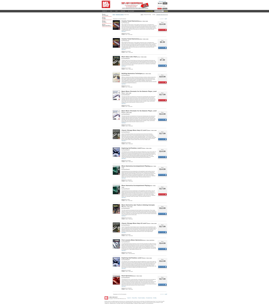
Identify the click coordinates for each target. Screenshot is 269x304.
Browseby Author (104, 22)
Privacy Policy (134, 297)
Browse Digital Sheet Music (106, 25)
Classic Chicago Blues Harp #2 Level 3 (139, 223)
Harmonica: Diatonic (120, 14)
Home (114, 14)
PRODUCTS (104, 11)
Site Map (154, 297)
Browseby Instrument (105, 15)
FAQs (111, 11)
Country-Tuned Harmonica (135, 21)
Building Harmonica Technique (136, 73)
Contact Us (129, 297)
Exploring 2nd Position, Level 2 (137, 258)
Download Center (149, 297)
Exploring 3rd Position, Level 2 (136, 148)
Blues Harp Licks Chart (134, 57)
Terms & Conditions (141, 297)
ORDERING (122, 11)
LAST (166, 18)
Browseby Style (104, 18)
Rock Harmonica (132, 276)
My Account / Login (162, 1)
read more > (124, 31)
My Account (131, 11)
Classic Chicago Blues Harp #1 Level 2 (139, 130)
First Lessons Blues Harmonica (138, 240)
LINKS (116, 11)
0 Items (165, 3)
